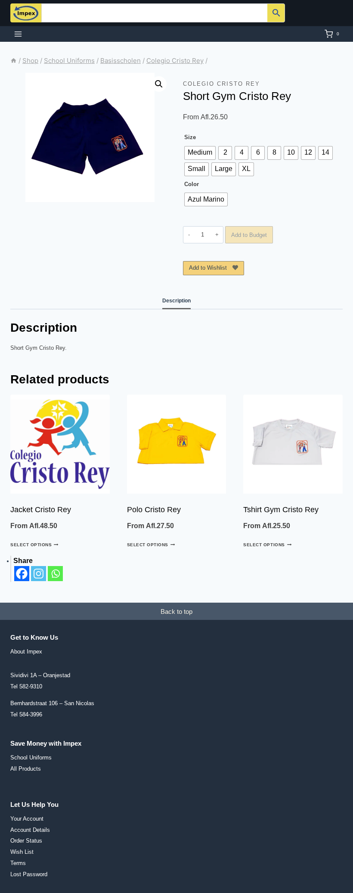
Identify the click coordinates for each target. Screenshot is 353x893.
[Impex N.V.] (25, 12)
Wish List (22, 852)
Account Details (30, 830)
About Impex (26, 651)
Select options (31, 544)
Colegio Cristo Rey (221, 84)
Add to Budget (249, 235)
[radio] (200, 152)
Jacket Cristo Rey (40, 509)
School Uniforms (31, 757)
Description (176, 300)
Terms (18, 863)
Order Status (26, 840)
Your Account (26, 818)
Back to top (176, 611)
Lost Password (28, 874)
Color (191, 184)
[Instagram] (38, 573)
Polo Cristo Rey (154, 509)
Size (190, 137)
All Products (25, 768)
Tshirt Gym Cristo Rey (281, 509)
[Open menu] (18, 33)
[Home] (13, 60)
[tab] (176, 301)
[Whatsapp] (55, 573)
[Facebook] (21, 573)
